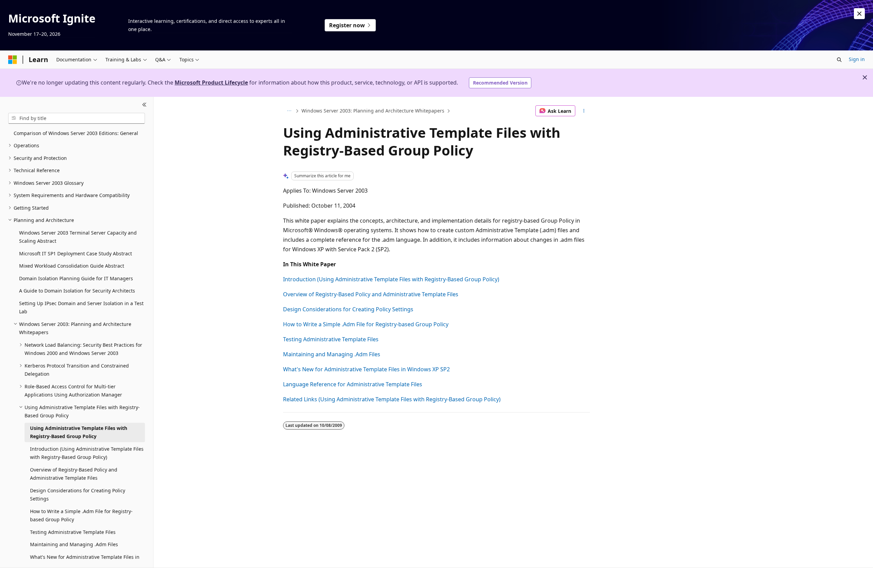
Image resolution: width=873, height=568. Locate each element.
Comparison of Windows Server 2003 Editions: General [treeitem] (76, 133)
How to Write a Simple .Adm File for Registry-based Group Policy (365, 324)
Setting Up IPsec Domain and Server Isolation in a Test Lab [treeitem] (81, 307)
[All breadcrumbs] (289, 110)
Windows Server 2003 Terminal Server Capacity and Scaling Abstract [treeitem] (78, 236)
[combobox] (76, 118)
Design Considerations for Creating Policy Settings (348, 309)
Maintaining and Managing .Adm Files (331, 354)
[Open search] (839, 60)
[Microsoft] (12, 59)
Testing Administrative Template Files (331, 339)
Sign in (857, 59)
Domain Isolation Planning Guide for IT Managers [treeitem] (76, 278)
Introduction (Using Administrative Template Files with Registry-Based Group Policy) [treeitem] (87, 453)
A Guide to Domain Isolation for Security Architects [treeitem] (77, 290)
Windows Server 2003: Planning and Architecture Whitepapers (372, 110)
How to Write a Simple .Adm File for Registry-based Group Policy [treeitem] (81, 515)
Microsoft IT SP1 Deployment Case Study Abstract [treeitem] (75, 253)
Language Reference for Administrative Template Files (352, 384)
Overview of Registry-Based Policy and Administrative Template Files (370, 294)
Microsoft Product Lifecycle (211, 82)
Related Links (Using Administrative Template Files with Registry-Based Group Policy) (392, 399)
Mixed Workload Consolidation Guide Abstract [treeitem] (71, 266)
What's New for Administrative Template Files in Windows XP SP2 (366, 369)
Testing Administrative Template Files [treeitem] (73, 532)
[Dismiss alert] (859, 13)
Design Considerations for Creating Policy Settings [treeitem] (77, 494)
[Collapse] (144, 105)
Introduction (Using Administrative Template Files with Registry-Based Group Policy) (391, 279)
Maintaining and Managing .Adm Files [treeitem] (74, 544)
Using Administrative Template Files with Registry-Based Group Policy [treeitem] (78, 432)
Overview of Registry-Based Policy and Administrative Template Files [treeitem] (73, 473)
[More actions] (584, 110)
